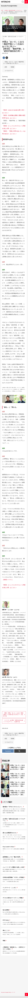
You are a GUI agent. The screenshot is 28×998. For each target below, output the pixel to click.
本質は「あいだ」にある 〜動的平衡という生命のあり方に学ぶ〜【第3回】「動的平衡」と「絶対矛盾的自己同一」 (13, 46)
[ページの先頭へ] (26, 994)
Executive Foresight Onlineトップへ (7, 992)
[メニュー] (26, 1)
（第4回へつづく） (7, 579)
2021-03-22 (5, 53)
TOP (2, 10)
